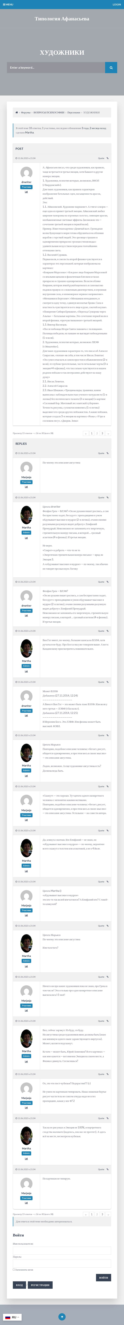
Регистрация (40, 1285)
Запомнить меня (24, 1269)
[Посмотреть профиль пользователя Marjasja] (26, 472)
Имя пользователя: (23, 1243)
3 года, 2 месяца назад (94, 128)
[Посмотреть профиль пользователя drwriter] (26, 177)
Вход (19, 1285)
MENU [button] (9, 4)
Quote (101, 158)
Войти (103, 1277)
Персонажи (73, 112)
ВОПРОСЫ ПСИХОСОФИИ (49, 112)
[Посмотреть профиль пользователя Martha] (26, 523)
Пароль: (17, 1256)
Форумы (25, 112)
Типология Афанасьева (62, 18)
